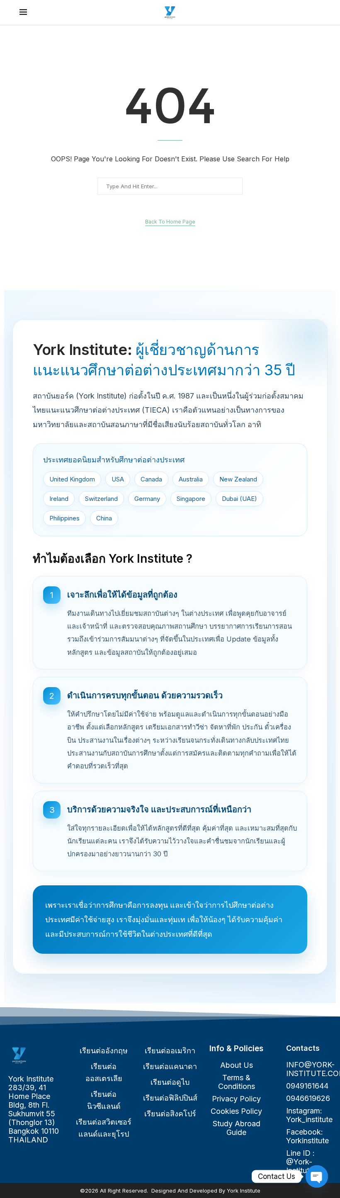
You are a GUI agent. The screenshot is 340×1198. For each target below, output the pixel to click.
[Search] (316, 13)
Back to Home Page (170, 222)
